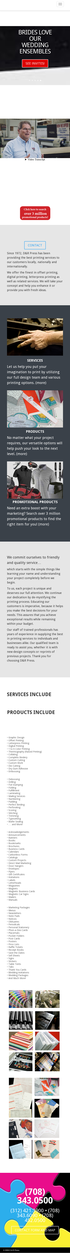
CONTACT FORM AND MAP (35, 1230)
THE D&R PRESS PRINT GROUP (35, 48)
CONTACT (35, 84)
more (41, 383)
